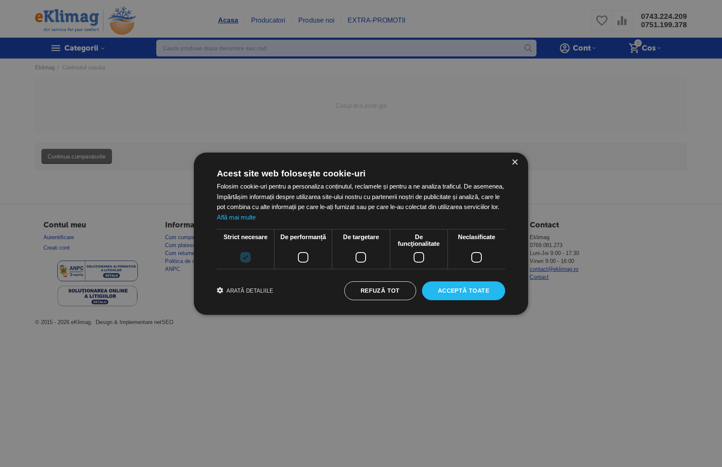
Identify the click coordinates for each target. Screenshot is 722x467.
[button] (245, 290)
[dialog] (361, 233)
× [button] (514, 162)
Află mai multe (236, 217)
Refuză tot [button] (380, 290)
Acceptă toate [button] (463, 290)
